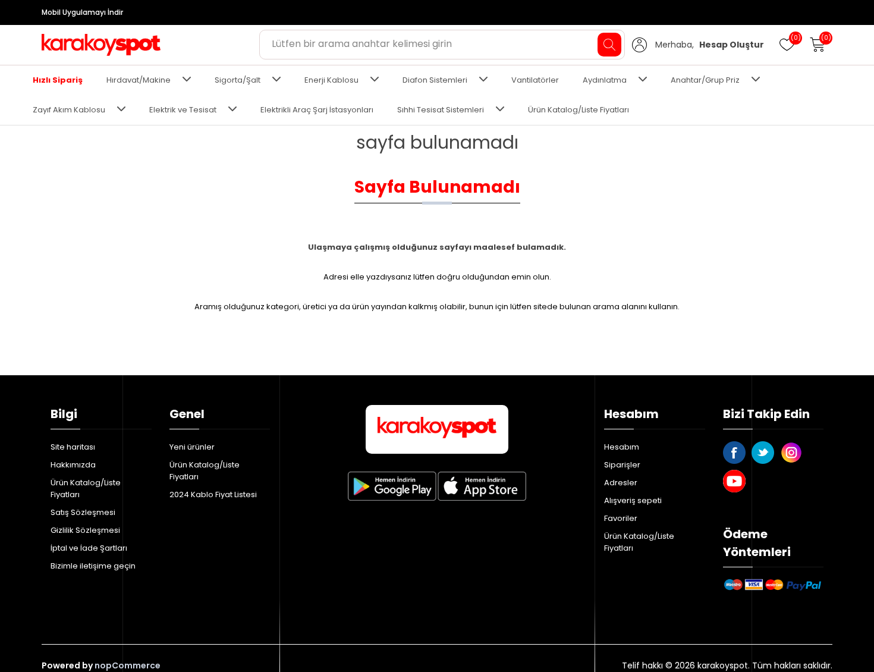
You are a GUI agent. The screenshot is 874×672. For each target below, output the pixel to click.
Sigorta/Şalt (237, 80)
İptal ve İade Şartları (89, 548)
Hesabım (621, 447)
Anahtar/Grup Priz (705, 80)
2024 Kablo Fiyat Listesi (213, 494)
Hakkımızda (73, 464)
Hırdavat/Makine (138, 80)
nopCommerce (128, 665)
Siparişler (622, 464)
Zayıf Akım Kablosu (69, 109)
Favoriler (620, 518)
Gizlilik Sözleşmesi (85, 530)
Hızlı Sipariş (58, 80)
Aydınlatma (605, 80)
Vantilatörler (535, 80)
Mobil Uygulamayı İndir (82, 12)
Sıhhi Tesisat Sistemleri (440, 109)
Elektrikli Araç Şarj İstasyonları (316, 109)
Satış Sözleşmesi (83, 512)
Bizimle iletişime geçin (93, 565)
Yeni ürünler (192, 447)
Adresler (620, 482)
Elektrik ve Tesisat (182, 109)
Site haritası (73, 447)
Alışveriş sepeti (633, 500)
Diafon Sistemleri (435, 80)
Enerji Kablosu (331, 80)
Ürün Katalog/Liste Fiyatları (578, 109)
